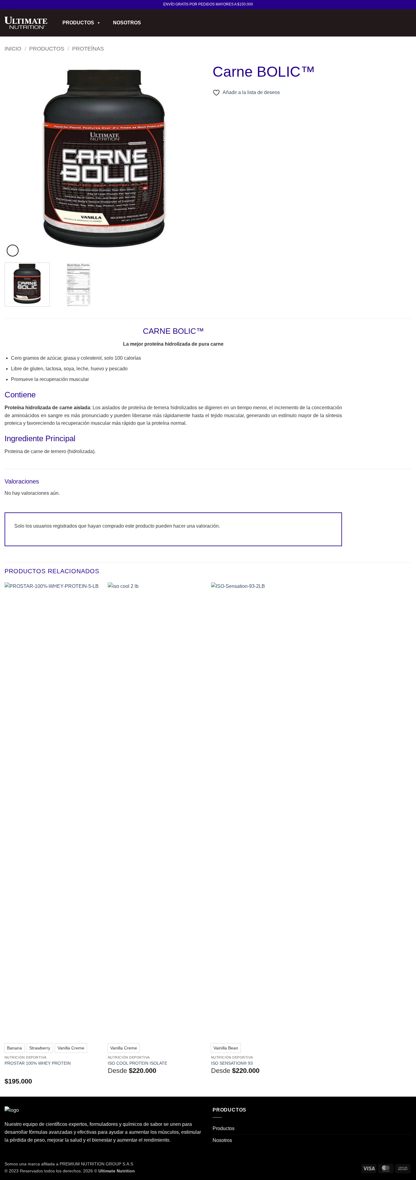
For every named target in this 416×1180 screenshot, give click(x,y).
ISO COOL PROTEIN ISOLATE (137, 1063)
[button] (399, 23)
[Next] (191, 159)
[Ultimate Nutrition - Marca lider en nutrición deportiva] (26, 23)
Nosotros (127, 22)
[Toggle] (407, 1128)
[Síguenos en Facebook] (402, 4)
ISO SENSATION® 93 (232, 1063)
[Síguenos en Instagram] (408, 4)
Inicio (13, 48)
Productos (78, 22)
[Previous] (16, 159)
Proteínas (88, 48)
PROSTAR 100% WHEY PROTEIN (38, 1063)
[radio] (14, 1048)
